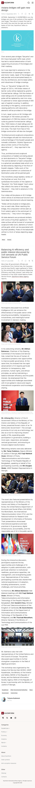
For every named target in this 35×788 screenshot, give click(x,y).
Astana (9, 239)
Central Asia (14, 693)
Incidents (4, 746)
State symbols (5, 759)
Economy (4, 735)
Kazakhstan (5, 690)
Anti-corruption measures (8, 763)
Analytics (4, 739)
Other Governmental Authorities (19, 690)
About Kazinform (6, 756)
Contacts (4, 776)
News (3, 239)
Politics (3, 732)
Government (5, 693)
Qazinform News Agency (20, 276)
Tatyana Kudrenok (13, 698)
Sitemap (3, 773)
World (3, 742)
